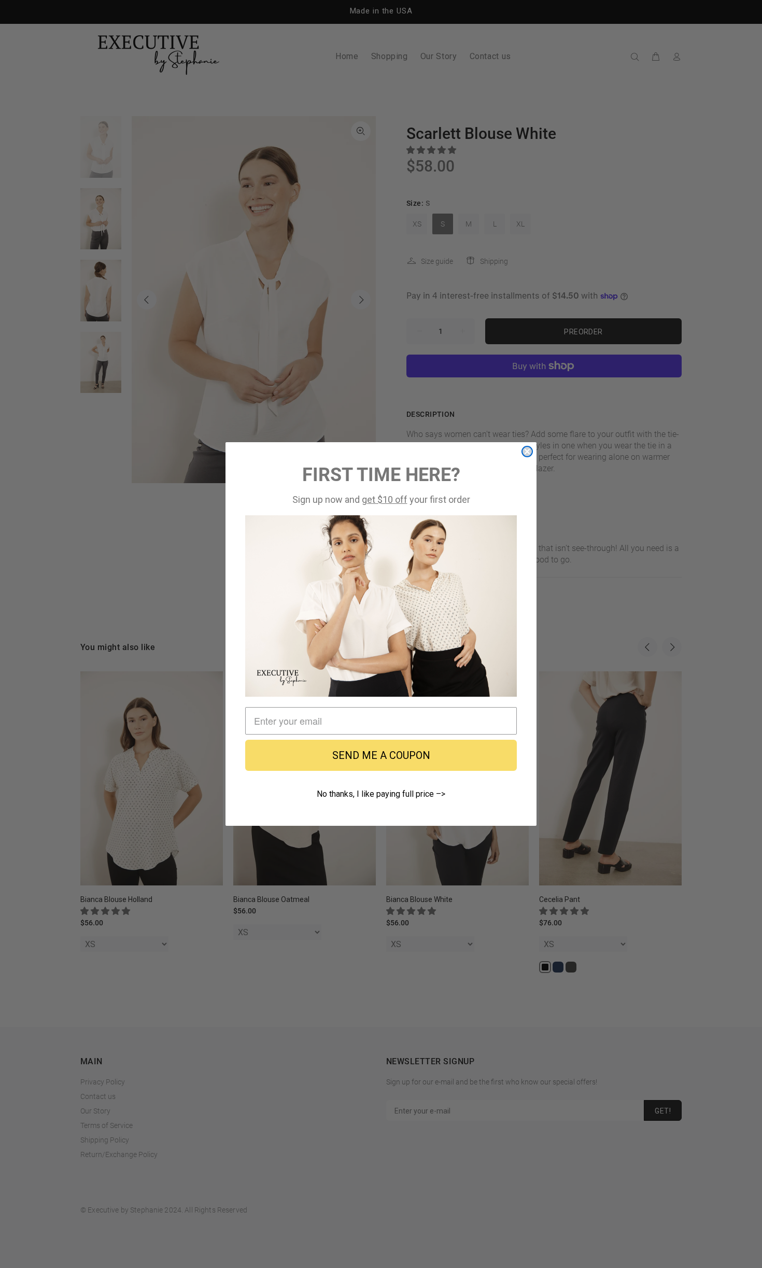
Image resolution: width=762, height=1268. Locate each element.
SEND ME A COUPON (381, 755)
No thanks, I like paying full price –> (381, 794)
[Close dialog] (527, 451)
